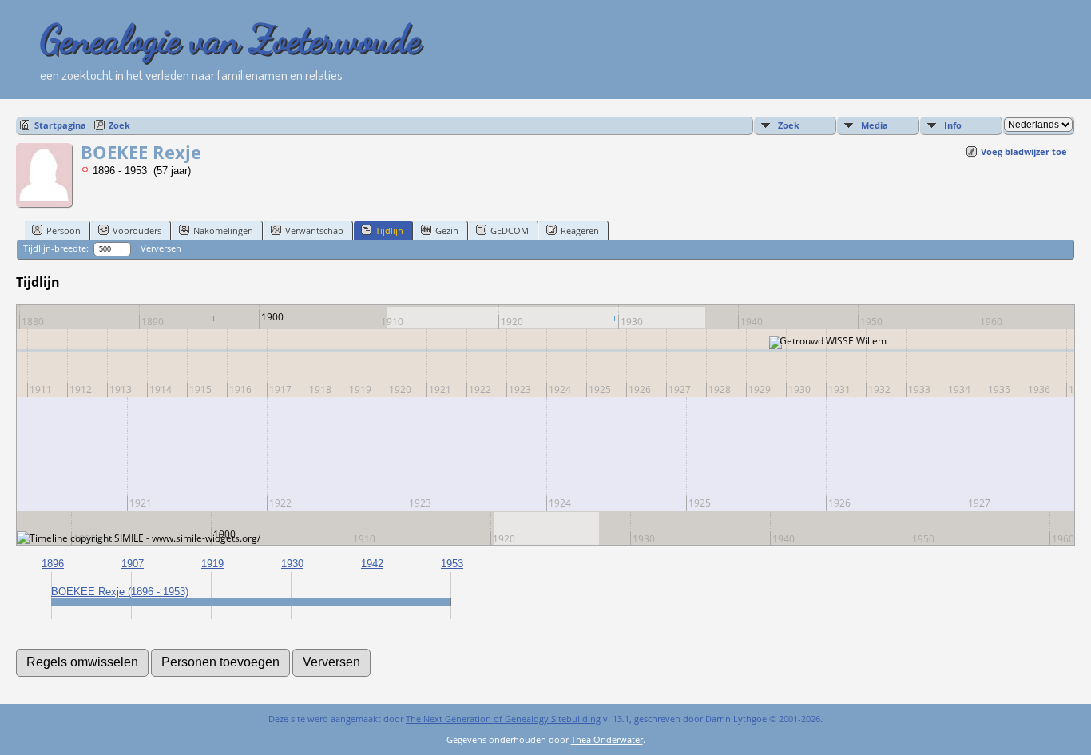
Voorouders (137, 230)
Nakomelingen (223, 230)
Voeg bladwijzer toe (1024, 151)
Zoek (119, 125)
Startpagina (60, 125)
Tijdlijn (389, 230)
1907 (132, 564)
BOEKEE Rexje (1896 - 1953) (119, 592)
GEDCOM (509, 230)
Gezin (446, 230)
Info (953, 125)
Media (874, 125)
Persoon (63, 230)
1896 (53, 564)
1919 (212, 564)
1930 (292, 564)
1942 (372, 564)
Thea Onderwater (607, 739)
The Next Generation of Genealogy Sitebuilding (503, 719)
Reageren (580, 230)
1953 (452, 564)
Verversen (161, 248)
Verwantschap (314, 230)
